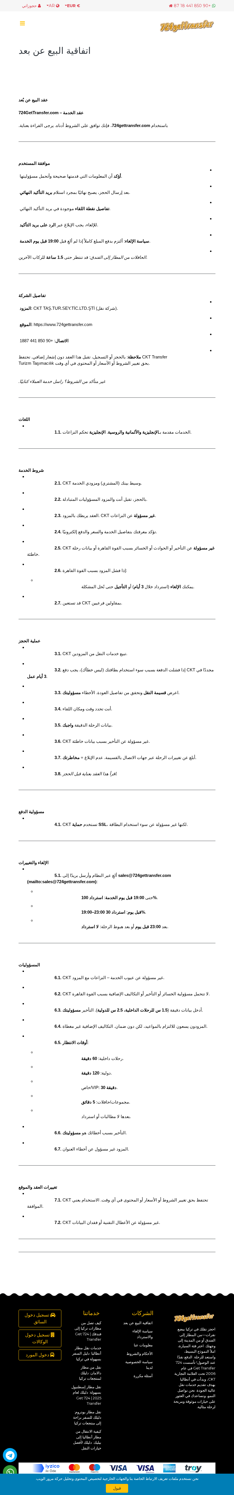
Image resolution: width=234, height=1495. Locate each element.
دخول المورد (38, 1354)
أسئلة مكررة (143, 1375)
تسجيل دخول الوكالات (38, 1338)
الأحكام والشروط (139, 1353)
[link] (63, 324)
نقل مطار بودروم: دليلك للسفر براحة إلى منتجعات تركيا (87, 1417)
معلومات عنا (143, 1345)
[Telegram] (10, 1455)
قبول (117, 1488)
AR (52, 5)
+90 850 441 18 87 (192, 5)
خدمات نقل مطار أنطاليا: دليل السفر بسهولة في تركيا (86, 1353)
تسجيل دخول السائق (37, 1318)
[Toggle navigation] (22, 24)
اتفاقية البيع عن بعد (138, 1322)
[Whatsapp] (10, 1472)
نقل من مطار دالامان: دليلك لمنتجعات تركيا (90, 1373)
